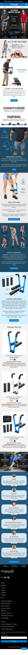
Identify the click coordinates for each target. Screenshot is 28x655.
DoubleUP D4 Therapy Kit (14, 397)
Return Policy (5, 606)
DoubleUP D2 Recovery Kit (14, 355)
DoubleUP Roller (16, 647)
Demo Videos (14, 268)
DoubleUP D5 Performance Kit (14, 437)
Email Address (4, 635)
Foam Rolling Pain (6, 629)
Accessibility (5, 618)
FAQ (14, 169)
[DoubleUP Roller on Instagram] (8, 578)
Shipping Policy (6, 603)
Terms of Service (6, 613)
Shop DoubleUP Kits (14, 219)
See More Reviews (14, 561)
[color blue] (15, 359)
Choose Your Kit (14, 327)
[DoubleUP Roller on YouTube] (5, 578)
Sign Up (14, 641)
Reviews (23, 7)
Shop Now (14, 100)
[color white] (17, 359)
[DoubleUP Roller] (14, 4)
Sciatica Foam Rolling (8, 626)
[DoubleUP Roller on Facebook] (2, 578)
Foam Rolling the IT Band (9, 624)
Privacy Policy (5, 608)
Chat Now (24, 648)
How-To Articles (14, 320)
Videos (14, 7)
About (3, 590)
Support (3, 592)
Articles (3, 621)
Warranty (4, 611)
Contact (3, 595)
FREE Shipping (8, 1)
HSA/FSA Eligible (18, 1)
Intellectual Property (7, 615)
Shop (4, 7)
